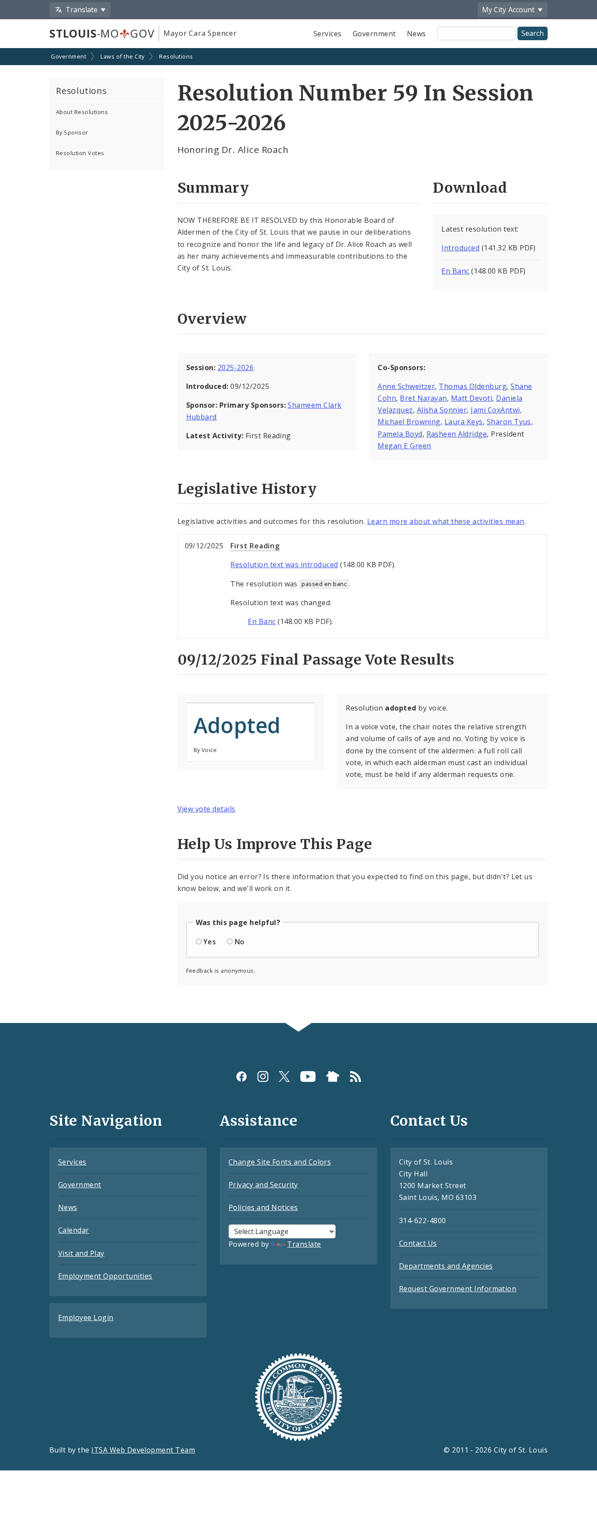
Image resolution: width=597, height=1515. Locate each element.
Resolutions (176, 56)
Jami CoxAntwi (495, 410)
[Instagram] (262, 1076)
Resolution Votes (80, 153)
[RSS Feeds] (355, 1076)
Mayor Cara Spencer (199, 33)
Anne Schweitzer (406, 386)
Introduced (460, 248)
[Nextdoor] (333, 1076)
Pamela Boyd (400, 434)
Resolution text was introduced (284, 564)
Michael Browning (409, 421)
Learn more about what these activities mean (445, 521)
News (416, 33)
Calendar (73, 1230)
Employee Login (86, 1317)
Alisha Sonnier (442, 410)
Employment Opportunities (105, 1276)
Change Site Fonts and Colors (280, 1162)
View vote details (206, 809)
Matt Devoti (471, 398)
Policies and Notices (263, 1207)
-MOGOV (101, 33)
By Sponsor (72, 132)
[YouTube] (308, 1076)
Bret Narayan (423, 398)
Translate (304, 1244)
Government (374, 33)
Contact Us (418, 1243)
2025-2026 (235, 367)
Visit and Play (81, 1253)
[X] (284, 1076)
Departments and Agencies (446, 1266)
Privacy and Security (263, 1184)
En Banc (455, 271)
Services (327, 33)
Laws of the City (123, 56)
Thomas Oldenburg (473, 386)
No (240, 941)
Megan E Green (404, 446)
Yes (209, 941)
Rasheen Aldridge (457, 434)
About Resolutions (82, 112)
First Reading (254, 546)
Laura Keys (463, 421)
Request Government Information (457, 1288)
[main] (298, 536)
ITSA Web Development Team (143, 1450)
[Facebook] (241, 1076)
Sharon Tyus (509, 421)
